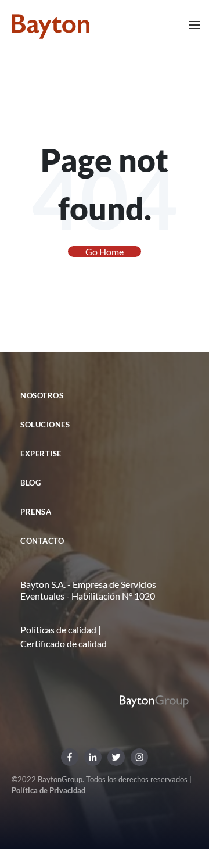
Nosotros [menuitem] (41, 395)
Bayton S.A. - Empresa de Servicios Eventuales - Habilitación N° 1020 (88, 590)
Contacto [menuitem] (42, 540)
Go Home (104, 251)
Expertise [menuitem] (41, 453)
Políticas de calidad (58, 629)
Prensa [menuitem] (35, 511)
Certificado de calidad (63, 643)
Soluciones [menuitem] (45, 424)
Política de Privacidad (48, 790)
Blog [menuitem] (30, 482)
